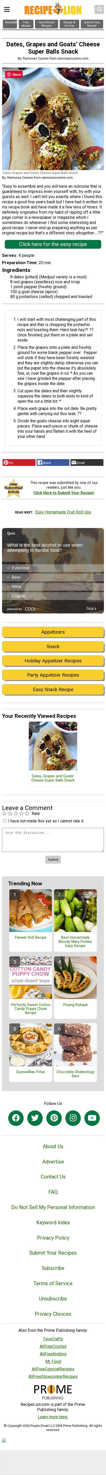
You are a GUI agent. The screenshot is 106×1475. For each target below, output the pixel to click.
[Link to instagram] (73, 1118)
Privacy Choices (53, 1314)
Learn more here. (53, 1416)
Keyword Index (53, 1222)
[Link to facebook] (16, 1118)
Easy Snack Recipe (53, 689)
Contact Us (53, 1177)
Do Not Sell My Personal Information (53, 1207)
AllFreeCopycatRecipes (53, 1368)
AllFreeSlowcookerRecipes (53, 1376)
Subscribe (53, 1268)
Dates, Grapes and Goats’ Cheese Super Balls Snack (53, 778)
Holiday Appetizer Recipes (53, 661)
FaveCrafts (53, 1338)
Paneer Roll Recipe (30, 938)
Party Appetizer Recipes (53, 675)
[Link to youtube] (92, 1118)
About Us (53, 1146)
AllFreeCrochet (53, 1346)
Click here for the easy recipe (53, 244)
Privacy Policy (53, 1238)
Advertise (53, 1162)
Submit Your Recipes (53, 1253)
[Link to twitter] (35, 1118)
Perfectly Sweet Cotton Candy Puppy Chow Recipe (30, 1009)
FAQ (53, 1192)
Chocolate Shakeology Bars (75, 1074)
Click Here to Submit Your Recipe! (63, 493)
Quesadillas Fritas (30, 1072)
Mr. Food (53, 1361)
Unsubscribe (53, 1299)
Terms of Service (53, 1283)
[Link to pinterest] (54, 1118)
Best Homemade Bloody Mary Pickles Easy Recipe (75, 942)
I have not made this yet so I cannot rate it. (46, 821)
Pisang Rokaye (75, 1005)
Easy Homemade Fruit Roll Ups (63, 512)
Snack (53, 646)
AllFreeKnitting (53, 1353)
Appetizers (53, 632)
